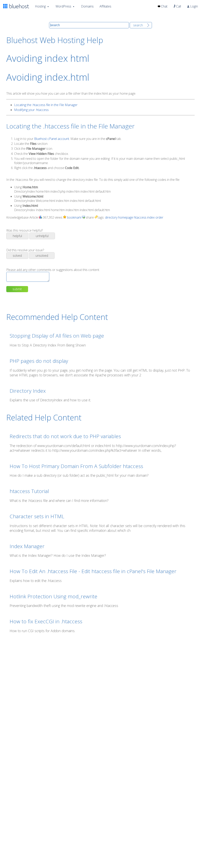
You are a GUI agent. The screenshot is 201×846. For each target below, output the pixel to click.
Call (178, 6)
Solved (17, 255)
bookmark (73, 217)
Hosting (40, 6)
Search (138, 25)
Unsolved (42, 255)
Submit (17, 289)
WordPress (63, 6)
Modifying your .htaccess (31, 110)
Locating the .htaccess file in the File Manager (46, 105)
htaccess (140, 217)
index (151, 217)
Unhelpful (42, 236)
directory (111, 217)
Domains (87, 6)
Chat (163, 6)
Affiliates (105, 6)
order (159, 217)
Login (193, 6)
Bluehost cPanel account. (52, 139)
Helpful (17, 236)
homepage (125, 217)
